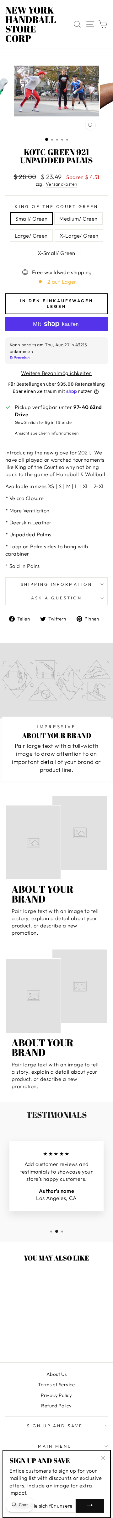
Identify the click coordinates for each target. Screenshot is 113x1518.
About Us (56, 1374)
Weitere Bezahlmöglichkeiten (56, 373)
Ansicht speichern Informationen (47, 433)
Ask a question (56, 597)
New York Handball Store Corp (30, 24)
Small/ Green (31, 218)
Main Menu (55, 1446)
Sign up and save (55, 1425)
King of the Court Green (56, 206)
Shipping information (57, 584)
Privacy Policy (56, 1395)
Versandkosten (61, 184)
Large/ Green (31, 235)
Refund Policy (56, 1406)
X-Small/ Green (56, 253)
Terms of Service (56, 1385)
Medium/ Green (78, 218)
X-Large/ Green (79, 235)
